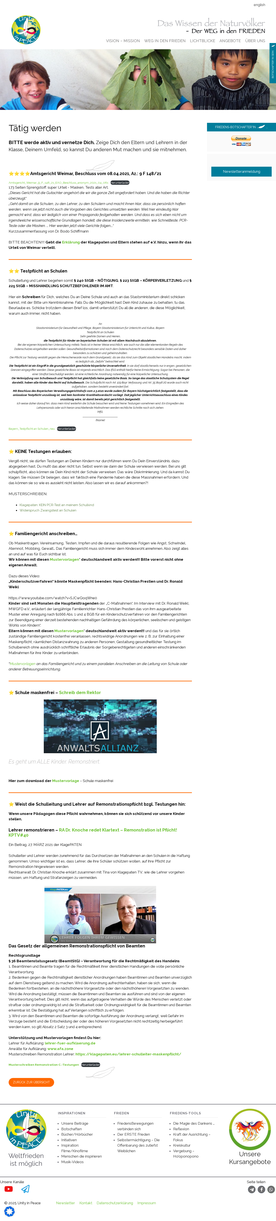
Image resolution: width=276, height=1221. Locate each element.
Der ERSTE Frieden (133, 1134)
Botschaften (71, 1129)
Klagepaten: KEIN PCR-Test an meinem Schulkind (57, 505)
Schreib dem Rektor (80, 692)
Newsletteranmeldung (241, 171)
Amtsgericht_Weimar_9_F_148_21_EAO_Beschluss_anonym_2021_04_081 (58, 182)
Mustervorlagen (64, 559)
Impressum (146, 1203)
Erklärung (71, 242)
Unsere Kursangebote (250, 1158)
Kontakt (85, 1203)
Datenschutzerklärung (115, 1203)
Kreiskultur (182, 1145)
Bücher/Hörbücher (77, 1134)
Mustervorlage (65, 781)
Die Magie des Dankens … (194, 1123)
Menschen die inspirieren (81, 1156)
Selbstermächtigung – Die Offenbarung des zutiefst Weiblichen (138, 1145)
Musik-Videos (72, 1162)
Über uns (255, 40)
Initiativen (69, 1140)
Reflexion (181, 1129)
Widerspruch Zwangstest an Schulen (48, 510)
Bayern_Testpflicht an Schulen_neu (32, 428)
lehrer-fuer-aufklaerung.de (70, 1043)
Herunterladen (120, 182)
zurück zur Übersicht (31, 1082)
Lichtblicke (202, 40)
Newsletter (65, 1203)
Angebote (230, 40)
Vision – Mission (123, 40)
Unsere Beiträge (74, 1123)
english (259, 5)
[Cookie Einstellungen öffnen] (9, 1215)
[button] (252, 1189)
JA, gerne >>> (241, 262)
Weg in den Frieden (165, 40)
